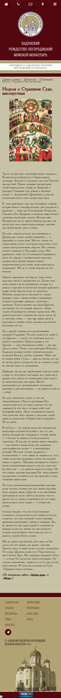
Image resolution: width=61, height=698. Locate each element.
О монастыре (11, 602)
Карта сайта (32, 614)
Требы (8, 619)
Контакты (10, 625)
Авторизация (33, 602)
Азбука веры (37, 575)
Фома (7, 578)
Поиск (30, 619)
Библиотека (11, 614)
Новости (9, 608)
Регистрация (33, 608)
